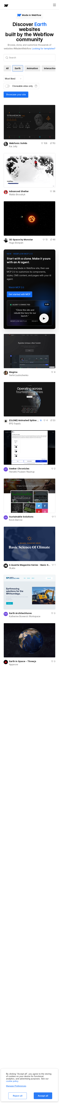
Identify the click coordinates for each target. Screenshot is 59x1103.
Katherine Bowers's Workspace (24, 616)
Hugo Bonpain (16, 243)
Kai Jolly (13, 146)
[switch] (7, 86)
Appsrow (13, 664)
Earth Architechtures (20, 613)
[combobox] (13, 78)
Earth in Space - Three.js (22, 661)
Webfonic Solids (18, 143)
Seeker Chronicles (19, 468)
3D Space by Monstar (21, 239)
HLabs (12, 568)
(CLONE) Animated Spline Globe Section (24, 420)
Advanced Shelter (19, 191)
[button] (16, 287)
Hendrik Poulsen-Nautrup (22, 472)
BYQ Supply (15, 423)
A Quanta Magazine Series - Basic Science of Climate (29, 565)
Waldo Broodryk (17, 194)
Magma (13, 372)
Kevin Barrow (15, 520)
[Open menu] (54, 5)
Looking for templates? (43, 48)
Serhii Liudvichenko (18, 375)
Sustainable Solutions (21, 516)
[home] (6, 5)
